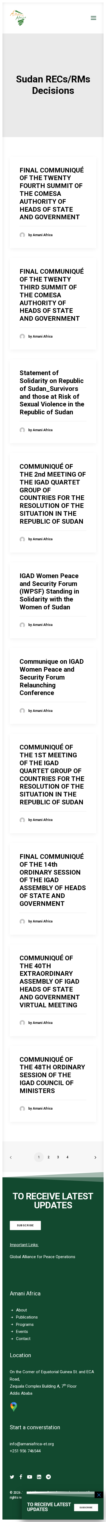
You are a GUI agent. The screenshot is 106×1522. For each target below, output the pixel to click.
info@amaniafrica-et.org (32, 1443)
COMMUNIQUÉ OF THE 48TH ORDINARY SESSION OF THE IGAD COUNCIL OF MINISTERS (52, 1075)
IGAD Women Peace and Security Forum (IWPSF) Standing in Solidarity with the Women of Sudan (49, 591)
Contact (23, 1338)
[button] (93, 17)
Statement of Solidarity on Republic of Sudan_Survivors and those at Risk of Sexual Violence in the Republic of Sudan (52, 392)
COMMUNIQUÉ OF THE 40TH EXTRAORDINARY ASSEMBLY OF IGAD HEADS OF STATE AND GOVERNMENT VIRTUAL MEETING (50, 981)
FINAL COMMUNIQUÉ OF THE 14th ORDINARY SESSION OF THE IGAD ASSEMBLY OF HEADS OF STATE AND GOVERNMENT (53, 880)
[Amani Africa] (18, 18)
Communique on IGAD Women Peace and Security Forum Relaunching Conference (52, 677)
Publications (27, 1317)
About (21, 1310)
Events (22, 1331)
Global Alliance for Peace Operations (42, 1256)
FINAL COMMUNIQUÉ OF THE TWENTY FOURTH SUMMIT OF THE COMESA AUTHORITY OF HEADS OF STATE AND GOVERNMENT (52, 193)
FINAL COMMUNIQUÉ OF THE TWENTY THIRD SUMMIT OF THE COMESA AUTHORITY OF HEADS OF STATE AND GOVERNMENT (52, 295)
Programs (25, 1324)
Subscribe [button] (25, 1225)
